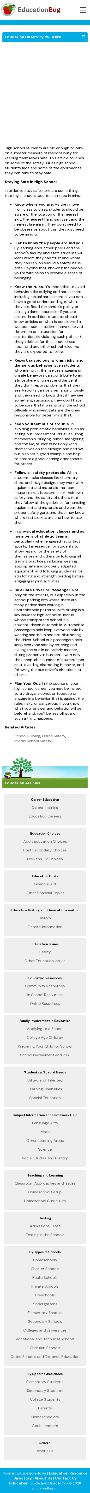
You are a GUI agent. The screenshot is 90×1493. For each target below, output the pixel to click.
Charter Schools (45, 1268)
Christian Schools (45, 1347)
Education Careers (45, 816)
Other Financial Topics (45, 892)
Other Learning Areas (45, 1140)
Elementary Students (45, 1381)
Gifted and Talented (45, 1080)
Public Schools (45, 1277)
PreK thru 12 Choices (45, 858)
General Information (45, 926)
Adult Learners (45, 1425)
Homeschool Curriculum (45, 1200)
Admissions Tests (45, 1226)
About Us (45, 1450)
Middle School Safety (32, 740)
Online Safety (53, 735)
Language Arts (45, 1122)
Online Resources (45, 1003)
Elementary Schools (45, 1312)
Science (45, 1149)
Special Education (45, 1097)
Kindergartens (45, 1303)
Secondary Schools (45, 1321)
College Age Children (45, 1037)
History (45, 918)
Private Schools (45, 1286)
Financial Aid (45, 884)
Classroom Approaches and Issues (45, 1183)
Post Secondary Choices (45, 850)
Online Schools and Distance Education (45, 1356)
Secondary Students (45, 1390)
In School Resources (45, 994)
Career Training (45, 807)
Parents (45, 1408)
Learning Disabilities (45, 1089)
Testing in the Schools (45, 1234)
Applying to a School (45, 1028)
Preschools (45, 1295)
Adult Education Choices (45, 841)
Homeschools (45, 1259)
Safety (45, 952)
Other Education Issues (45, 960)
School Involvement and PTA (45, 1055)
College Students (45, 1399)
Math (45, 1131)
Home (8, 1473)
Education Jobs (31, 1473)
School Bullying (27, 735)
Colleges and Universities (45, 1330)
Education (19, 1483)
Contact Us (66, 1478)
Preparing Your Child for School (45, 1046)
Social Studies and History (45, 1158)
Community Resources (45, 985)
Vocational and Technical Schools (45, 1339)
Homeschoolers (45, 1416)
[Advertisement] (45, 96)
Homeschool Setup (45, 1192)
